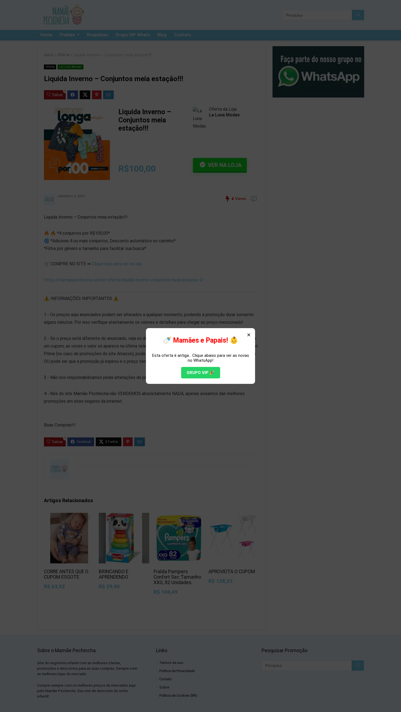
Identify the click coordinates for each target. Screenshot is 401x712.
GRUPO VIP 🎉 (201, 372)
